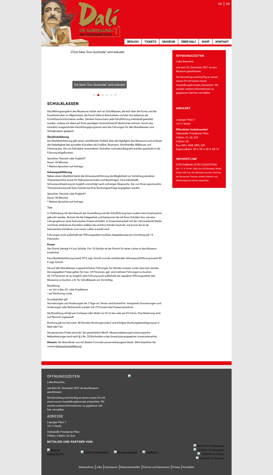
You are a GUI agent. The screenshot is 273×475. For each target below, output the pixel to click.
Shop (205, 41)
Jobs (99, 467)
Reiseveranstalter (130, 467)
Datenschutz (86, 467)
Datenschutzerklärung (68, 346)
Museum (168, 41)
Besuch (133, 41)
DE (220, 4)
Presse (176, 467)
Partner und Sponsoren (156, 467)
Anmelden (188, 467)
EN (228, 4)
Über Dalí (188, 41)
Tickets (150, 41)
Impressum (111, 467)
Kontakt (222, 41)
